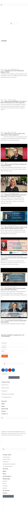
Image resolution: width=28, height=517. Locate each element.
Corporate (5, 485)
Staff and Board (7, 476)
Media (3, 403)
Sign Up (5, 356)
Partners (3, 411)
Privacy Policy (4, 374)
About (3, 406)
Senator (4, 483)
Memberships (6, 478)
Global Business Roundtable (9, 464)
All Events (4, 401)
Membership (4, 408)
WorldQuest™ (6, 461)
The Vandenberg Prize (8, 466)
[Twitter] (6, 370)
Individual (5, 481)
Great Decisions (6, 457)
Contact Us (4, 413)
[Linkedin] (13, 370)
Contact (5, 493)
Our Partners (6, 490)
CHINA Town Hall (6, 459)
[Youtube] (10, 370)
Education (5, 488)
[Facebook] (3, 370)
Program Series (5, 382)
